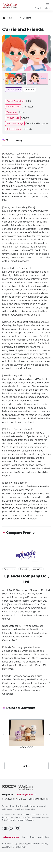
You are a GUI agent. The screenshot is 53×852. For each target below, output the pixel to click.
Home (9, 17)
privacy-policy (11, 837)
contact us (43, 837)
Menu (47, 8)
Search (38, 8)
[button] (49, 79)
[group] (15, 79)
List (25, 765)
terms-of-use (28, 837)
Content (27, 17)
